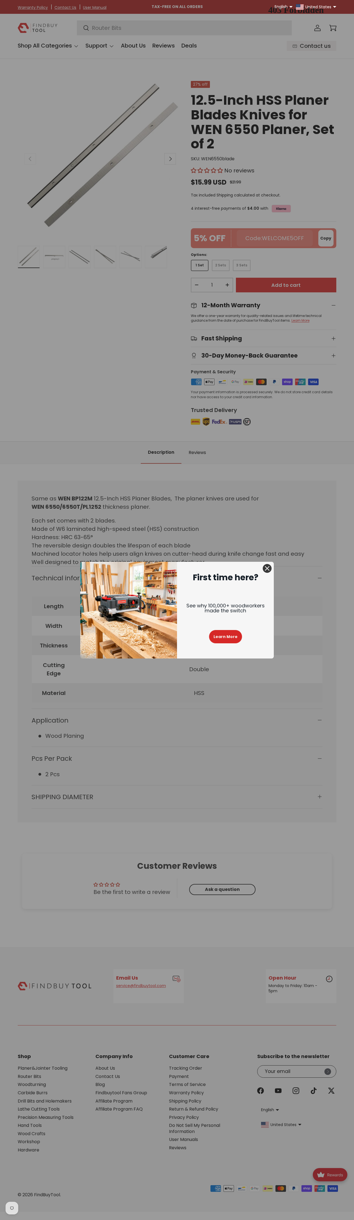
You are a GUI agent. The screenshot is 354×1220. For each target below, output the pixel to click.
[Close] (267, 568)
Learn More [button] (226, 636)
